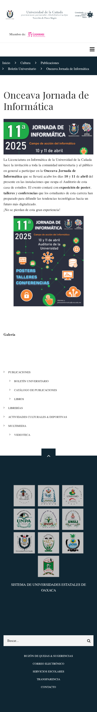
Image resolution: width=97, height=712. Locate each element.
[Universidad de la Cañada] (24, 542)
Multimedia (17, 426)
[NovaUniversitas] (48, 542)
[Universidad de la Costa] (73, 542)
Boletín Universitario (31, 381)
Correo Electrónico (48, 663)
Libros (19, 399)
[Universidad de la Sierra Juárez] (73, 519)
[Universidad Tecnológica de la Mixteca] (24, 495)
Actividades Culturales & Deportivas (37, 417)
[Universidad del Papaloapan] (24, 519)
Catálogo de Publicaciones (35, 390)
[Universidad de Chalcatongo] (48, 566)
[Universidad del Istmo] (73, 495)
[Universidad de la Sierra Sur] (48, 519)
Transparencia (48, 679)
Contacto (48, 687)
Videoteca (22, 435)
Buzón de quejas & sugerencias (48, 656)
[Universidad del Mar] (48, 495)
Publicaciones (19, 372)
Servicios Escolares (48, 671)
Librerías (15, 408)
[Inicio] (48, 14)
